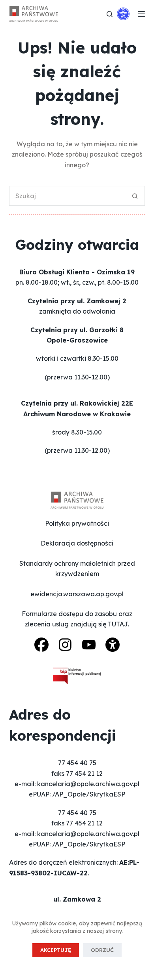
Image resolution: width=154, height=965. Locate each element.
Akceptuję (55, 950)
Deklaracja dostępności (77, 543)
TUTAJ (118, 624)
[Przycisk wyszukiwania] (135, 195)
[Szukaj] (110, 14)
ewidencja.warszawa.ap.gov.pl (77, 594)
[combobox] (67, 196)
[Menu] (141, 13)
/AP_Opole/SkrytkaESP (88, 794)
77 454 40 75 (77, 763)
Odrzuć (102, 950)
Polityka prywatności (77, 523)
